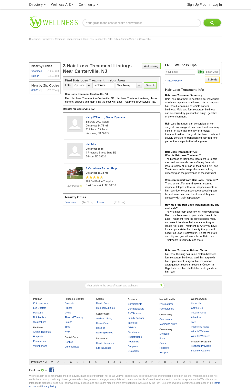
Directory (36, 4)
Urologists (133, 351)
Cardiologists (135, 304)
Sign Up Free (196, 4)
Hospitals (38, 336)
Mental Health (167, 299)
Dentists (69, 342)
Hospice (100, 328)
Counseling (165, 314)
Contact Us (197, 308)
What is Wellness (200, 331)
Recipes (163, 352)
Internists (132, 322)
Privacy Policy (173, 80)
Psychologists (166, 308)
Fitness (68, 308)
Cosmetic (70, 303)
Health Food (102, 303)
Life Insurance (103, 348)
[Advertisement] (100, 51)
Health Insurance (105, 343)
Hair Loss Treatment (94, 39)
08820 (34, 90)
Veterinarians (40, 346)
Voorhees (36, 71)
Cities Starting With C (125, 39)
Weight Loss (39, 322)
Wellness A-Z (61, 4)
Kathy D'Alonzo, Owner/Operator (105, 117)
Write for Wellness (200, 336)
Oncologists (134, 332)
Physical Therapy (74, 317)
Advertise (196, 317)
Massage (38, 312)
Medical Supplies (105, 308)
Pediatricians (135, 337)
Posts (162, 338)
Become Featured (200, 350)
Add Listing (151, 66)
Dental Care (71, 337)
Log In (217, 4)
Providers (47, 39)
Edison (35, 75)
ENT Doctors (134, 313)
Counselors (165, 319)
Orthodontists (72, 346)
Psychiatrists (166, 304)
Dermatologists (136, 308)
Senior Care (103, 313)
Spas (67, 326)
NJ (109, 39)
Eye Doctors (39, 308)
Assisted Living (104, 318)
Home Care (102, 323)
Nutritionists (39, 317)
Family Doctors (136, 318)
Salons (68, 322)
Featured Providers (201, 346)
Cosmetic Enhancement (68, 39)
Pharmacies (39, 341)
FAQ (193, 322)
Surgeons (133, 346)
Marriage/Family (168, 324)
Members (164, 333)
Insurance (101, 338)
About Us (196, 303)
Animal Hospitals (42, 331)
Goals (162, 343)
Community (87, 4)
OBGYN (132, 327)
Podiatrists (133, 341)
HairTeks (91, 144)
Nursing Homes (104, 332)
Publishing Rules (200, 326)
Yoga (67, 331)
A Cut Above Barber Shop (101, 168)
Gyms (68, 312)
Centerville (145, 39)
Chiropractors (40, 303)
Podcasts (164, 348)
